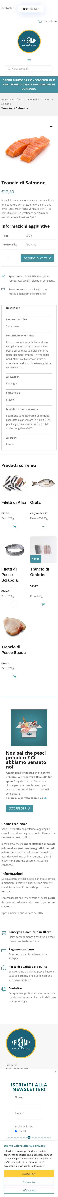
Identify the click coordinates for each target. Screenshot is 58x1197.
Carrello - (50, 21)
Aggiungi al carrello (37, 258)
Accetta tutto (29, 1173)
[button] (51, 126)
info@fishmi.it (31, 8)
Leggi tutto (14, 604)
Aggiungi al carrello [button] (14, 526)
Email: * (19, 1113)
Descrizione (13, 308)
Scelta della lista (24, 1126)
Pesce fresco (16, 99)
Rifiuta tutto (29, 1190)
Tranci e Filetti (32, 99)
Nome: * (20, 1097)
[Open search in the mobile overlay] (29, 69)
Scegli (43, 526)
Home (4, 99)
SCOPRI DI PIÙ (19, 808)
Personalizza (29, 1182)
